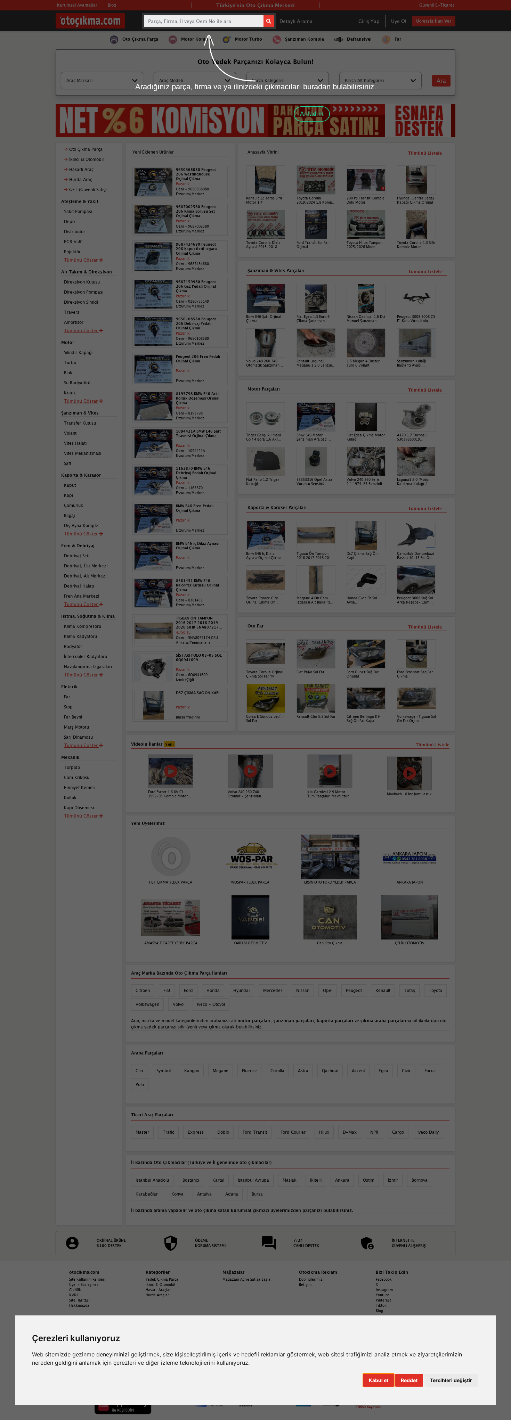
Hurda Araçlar (157, 1295)
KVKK (74, 1295)
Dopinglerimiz (311, 1279)
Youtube (383, 1295)
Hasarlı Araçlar (158, 1290)
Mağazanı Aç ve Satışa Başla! (246, 1279)
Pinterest (383, 1300)
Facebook (384, 1279)
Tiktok (381, 1305)
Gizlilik (75, 1290)
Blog (379, 1310)
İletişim (305, 1284)
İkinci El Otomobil (160, 1284)
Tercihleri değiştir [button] (451, 1380)
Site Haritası (79, 1300)
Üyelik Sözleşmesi (84, 1284)
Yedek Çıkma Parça (162, 1279)
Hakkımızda (79, 1305)
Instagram (384, 1290)
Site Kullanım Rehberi (87, 1279)
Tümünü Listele (425, 627)
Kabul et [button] (378, 1380)
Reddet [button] (409, 1380)
